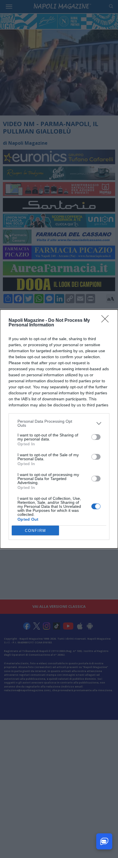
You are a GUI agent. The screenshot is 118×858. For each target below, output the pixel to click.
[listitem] (59, 423)
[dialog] (59, 429)
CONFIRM (35, 530)
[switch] (96, 437)
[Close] (106, 320)
